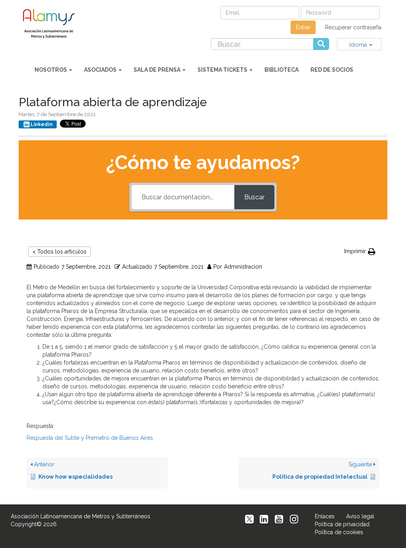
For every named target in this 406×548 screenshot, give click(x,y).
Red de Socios (331, 70)
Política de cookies (339, 532)
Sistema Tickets (223, 70)
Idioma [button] (358, 45)
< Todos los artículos (59, 251)
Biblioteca (281, 70)
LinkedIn (42, 124)
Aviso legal (360, 516)
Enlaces (325, 516)
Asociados (101, 70)
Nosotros (51, 70)
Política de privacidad (342, 524)
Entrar (303, 27)
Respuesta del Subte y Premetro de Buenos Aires (90, 438)
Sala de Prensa (158, 70)
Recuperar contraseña (353, 27)
